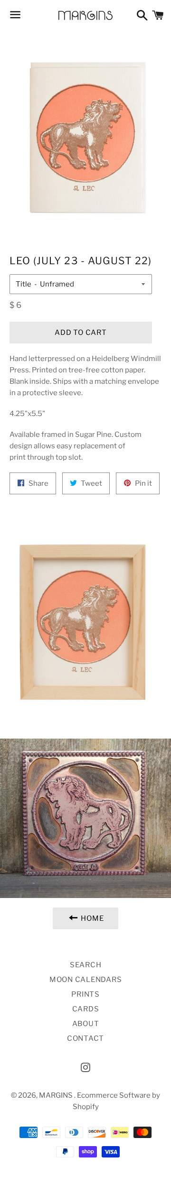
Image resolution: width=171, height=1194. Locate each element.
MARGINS (56, 1095)
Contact (85, 1038)
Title (23, 284)
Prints (85, 994)
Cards (85, 1009)
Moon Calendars (85, 979)
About (85, 1023)
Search (86, 965)
